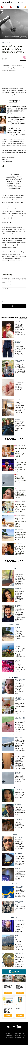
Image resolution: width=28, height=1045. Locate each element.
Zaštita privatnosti (20, 1035)
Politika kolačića (19, 1037)
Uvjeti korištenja (19, 1033)
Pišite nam (8, 1033)
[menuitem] (21, 2)
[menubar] (22, 2)
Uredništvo (9, 1035)
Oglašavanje (9, 1037)
